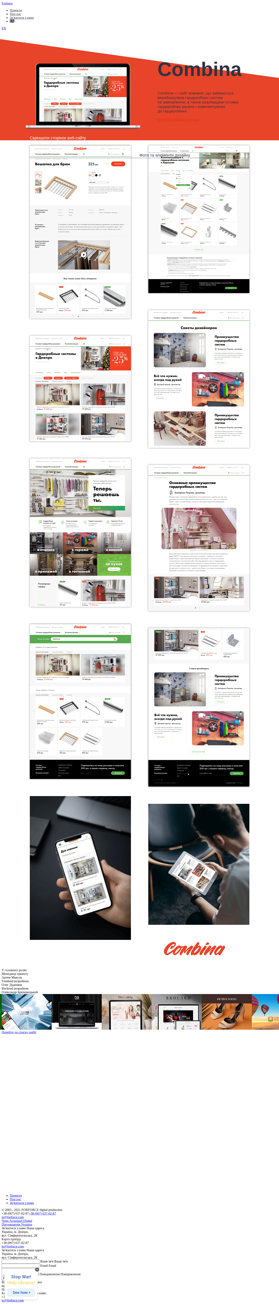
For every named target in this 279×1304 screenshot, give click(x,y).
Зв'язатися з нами (22, 1203)
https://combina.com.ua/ (178, 119)
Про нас (15, 13)
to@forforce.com (13, 1217)
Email (44, 1265)
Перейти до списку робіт (19, 1032)
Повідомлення (50, 1274)
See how (20, 1292)
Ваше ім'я (47, 1261)
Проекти (16, 10)
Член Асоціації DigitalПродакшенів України (17, 1222)
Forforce (7, 3)
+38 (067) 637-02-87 (42, 1213)
